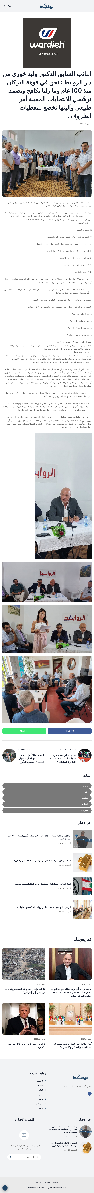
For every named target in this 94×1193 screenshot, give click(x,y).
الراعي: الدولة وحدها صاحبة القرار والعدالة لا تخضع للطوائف (44, 907)
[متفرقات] (47, 810)
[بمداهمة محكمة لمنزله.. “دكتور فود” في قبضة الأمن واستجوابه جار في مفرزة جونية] (82, 839)
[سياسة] (47, 798)
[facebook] (90, 1094)
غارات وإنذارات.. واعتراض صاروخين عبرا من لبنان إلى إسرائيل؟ (24, 990)
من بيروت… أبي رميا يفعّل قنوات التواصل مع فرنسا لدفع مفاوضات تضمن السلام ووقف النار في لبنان (71, 992)
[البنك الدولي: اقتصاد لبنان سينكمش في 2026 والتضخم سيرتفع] (82, 886)
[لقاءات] (47, 804)
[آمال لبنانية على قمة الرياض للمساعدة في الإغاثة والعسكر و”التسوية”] (70, 1019)
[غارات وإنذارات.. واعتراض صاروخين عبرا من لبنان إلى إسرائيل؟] (23, 964)
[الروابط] (47, 6)
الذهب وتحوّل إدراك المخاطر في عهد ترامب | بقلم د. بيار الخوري (42, 860)
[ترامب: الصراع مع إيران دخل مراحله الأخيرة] (23, 1019)
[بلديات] (47, 786)
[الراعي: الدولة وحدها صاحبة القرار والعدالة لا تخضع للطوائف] (82, 909)
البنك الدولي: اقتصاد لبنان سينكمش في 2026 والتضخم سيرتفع (43, 883)
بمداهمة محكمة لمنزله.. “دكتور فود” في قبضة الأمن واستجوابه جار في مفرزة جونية (63, 1129)
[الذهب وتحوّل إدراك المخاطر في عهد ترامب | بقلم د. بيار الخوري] (82, 862)
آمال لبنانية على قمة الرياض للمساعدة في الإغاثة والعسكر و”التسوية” (72, 1045)
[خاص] (47, 792)
